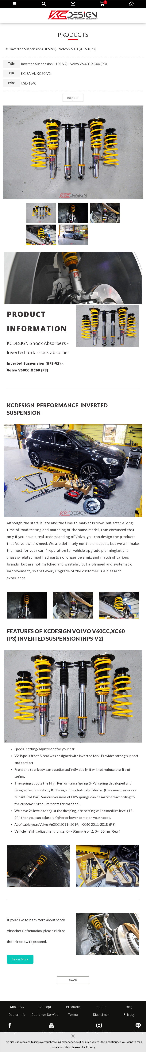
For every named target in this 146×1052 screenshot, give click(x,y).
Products (73, 1006)
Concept (45, 1006)
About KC (17, 1006)
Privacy (90, 1047)
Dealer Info (17, 1014)
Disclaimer (101, 1014)
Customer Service (45, 1014)
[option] (73, 152)
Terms (73, 1014)
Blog (129, 1006)
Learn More (20, 959)
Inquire (101, 1006)
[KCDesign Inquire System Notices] (73, 15)
